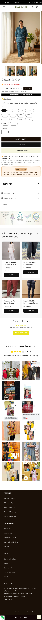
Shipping (12, 91)
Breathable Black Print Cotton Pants (30, 302)
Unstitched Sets (9, 572)
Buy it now (21, 145)
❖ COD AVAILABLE (32, 2)
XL (23, 110)
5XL (20, 115)
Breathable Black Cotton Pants (30, 263)
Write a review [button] (21, 333)
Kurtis (6, 563)
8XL (12, 119)
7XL (5, 119)
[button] (4, 7)
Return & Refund (9, 507)
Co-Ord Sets (8, 568)
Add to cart (11, 274)
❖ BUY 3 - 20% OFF (8, 2)
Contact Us (8, 533)
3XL (5, 115)
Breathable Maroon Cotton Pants (11, 302)
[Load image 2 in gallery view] (21, 71)
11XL (5, 124)
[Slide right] (40, 72)
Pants (6, 577)
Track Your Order (10, 537)
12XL (14, 124)
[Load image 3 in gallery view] (32, 71)
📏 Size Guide (6, 99)
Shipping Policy (9, 498)
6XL (28, 115)
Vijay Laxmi (17, 611)
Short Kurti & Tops (10, 559)
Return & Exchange (10, 512)
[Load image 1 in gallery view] (10, 71)
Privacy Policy (9, 503)
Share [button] (5, 204)
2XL (30, 110)
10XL (29, 119)
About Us (7, 529)
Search (6, 546)
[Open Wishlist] (39, 617)
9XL (20, 119)
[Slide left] (2, 72)
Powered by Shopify (27, 611)
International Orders (11, 542)
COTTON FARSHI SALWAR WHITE (10, 263)
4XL (13, 115)
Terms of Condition (10, 516)
